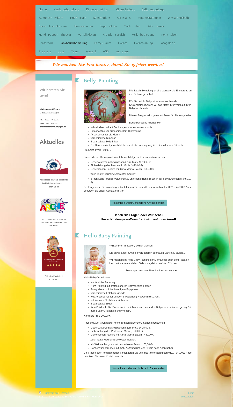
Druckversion (50, 392)
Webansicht (187, 396)
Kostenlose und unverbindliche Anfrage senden (138, 202)
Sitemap (64, 392)
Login (191, 392)
